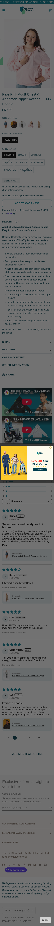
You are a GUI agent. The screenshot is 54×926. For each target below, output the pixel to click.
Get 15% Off (40, 469)
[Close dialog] (50, 447)
